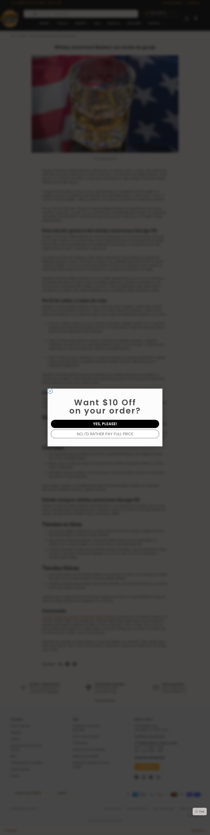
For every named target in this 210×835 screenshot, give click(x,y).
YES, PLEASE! (105, 424)
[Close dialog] (50, 391)
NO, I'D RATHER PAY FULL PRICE (105, 434)
